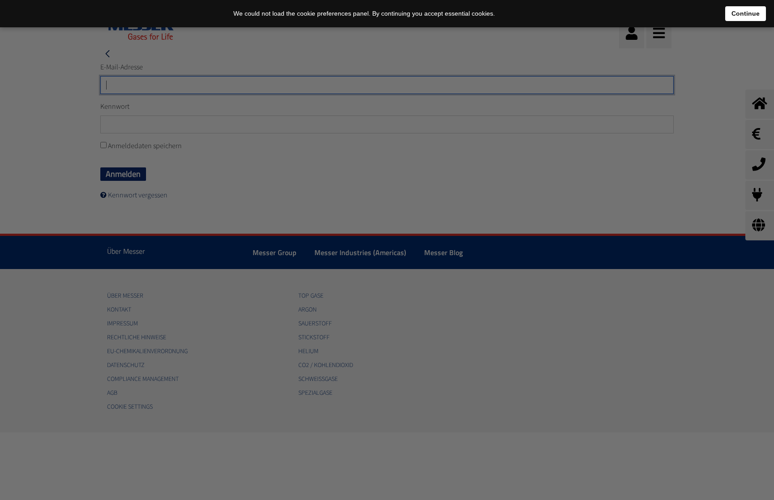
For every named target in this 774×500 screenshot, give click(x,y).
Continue (745, 13)
